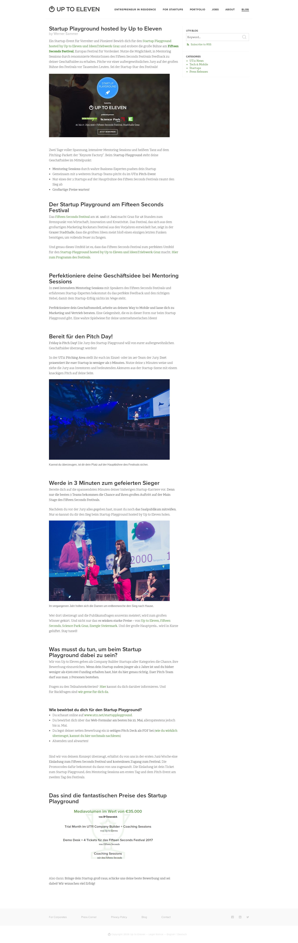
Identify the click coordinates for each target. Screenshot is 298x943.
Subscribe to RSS (201, 44)
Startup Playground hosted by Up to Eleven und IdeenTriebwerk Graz (110, 252)
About (230, 9)
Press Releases (199, 71)
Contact (166, 917)
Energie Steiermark (103, 626)
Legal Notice (156, 934)
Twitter (247, 917)
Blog (245, 9)
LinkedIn (240, 917)
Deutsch (182, 934)
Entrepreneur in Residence (135, 9)
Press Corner (89, 917)
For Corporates (58, 917)
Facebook (232, 917)
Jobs (215, 9)
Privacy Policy (119, 917)
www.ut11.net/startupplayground (108, 715)
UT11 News (196, 61)
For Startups (173, 9)
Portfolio (197, 9)
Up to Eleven (150, 621)
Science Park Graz (75, 626)
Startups (195, 68)
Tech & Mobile (199, 64)
